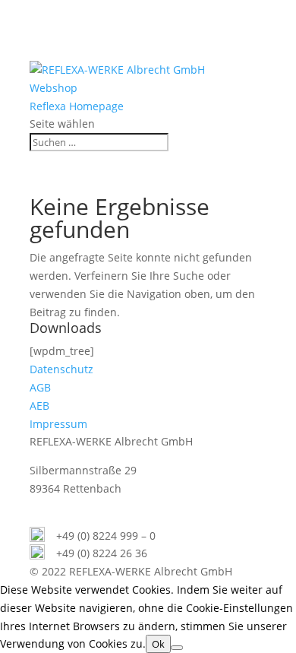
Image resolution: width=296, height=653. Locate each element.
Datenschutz (61, 369)
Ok (158, 644)
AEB (39, 405)
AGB (40, 387)
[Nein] (177, 647)
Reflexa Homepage (77, 106)
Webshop (53, 88)
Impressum (58, 424)
